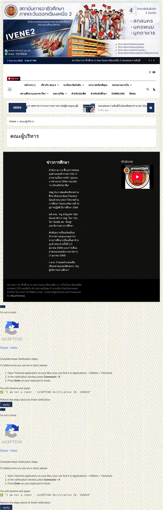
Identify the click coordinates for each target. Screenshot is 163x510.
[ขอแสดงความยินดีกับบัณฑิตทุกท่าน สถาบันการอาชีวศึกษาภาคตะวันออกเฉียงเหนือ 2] (50, 109)
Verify (6, 404)
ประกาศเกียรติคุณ (98, 85)
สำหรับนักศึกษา (99, 93)
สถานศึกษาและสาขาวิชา (33, 93)
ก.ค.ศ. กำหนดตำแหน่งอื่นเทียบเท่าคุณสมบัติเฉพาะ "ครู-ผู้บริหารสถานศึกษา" (64, 266)
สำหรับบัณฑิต (78, 93)
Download (118, 93)
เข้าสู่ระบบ (127, 161)
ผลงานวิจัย (58, 93)
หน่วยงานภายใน (120, 85)
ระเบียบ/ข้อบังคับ (72, 85)
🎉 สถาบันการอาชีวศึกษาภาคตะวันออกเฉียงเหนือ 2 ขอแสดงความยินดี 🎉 (102, 60)
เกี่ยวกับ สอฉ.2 (48, 85)
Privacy (4, 347)
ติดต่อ (132, 93)
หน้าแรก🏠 (30, 85)
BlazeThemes (18, 295)
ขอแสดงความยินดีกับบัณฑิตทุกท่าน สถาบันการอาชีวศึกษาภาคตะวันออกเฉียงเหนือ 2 (106, 105)
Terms (13, 347)
